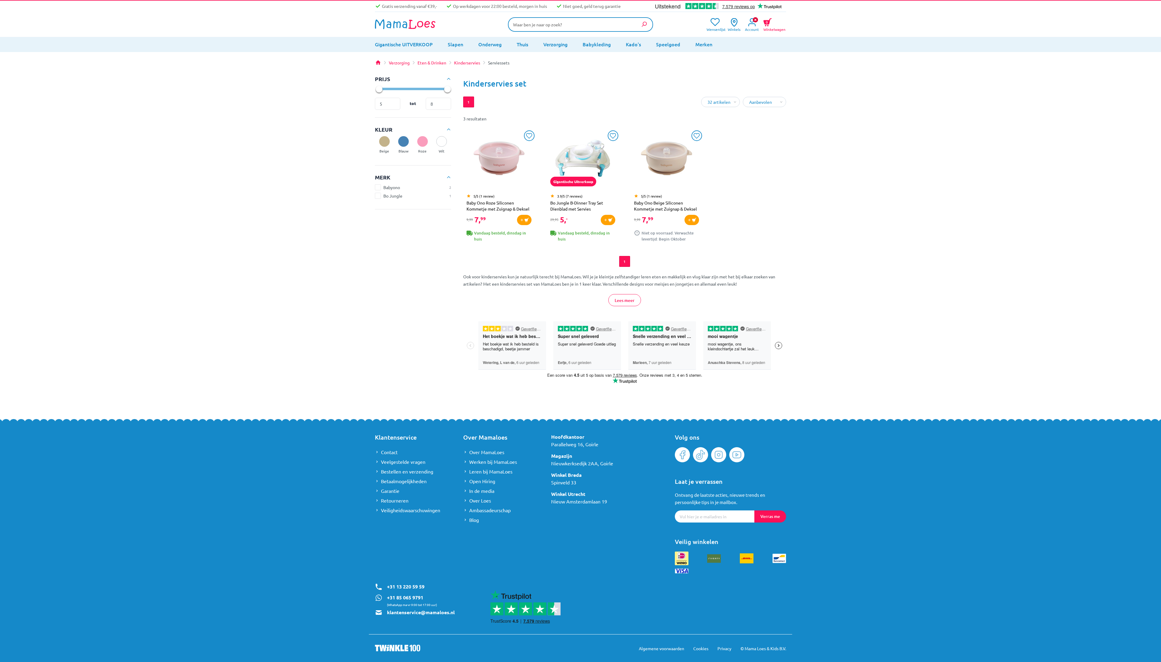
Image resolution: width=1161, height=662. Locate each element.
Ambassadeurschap (490, 510)
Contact (389, 452)
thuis (522, 44)
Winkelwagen (774, 25)
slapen (455, 44)
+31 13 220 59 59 (405, 586)
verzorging (555, 44)
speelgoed (668, 44)
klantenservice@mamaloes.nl (421, 612)
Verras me (770, 516)
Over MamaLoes (486, 452)
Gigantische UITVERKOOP (404, 44)
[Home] (378, 62)
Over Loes (480, 500)
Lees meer (625, 300)
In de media (481, 491)
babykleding (597, 44)
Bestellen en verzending (407, 471)
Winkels (734, 29)
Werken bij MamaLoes (493, 462)
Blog (474, 520)
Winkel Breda (566, 475)
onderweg (490, 44)
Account (752, 29)
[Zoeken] (644, 24)
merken (703, 44)
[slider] (379, 89)
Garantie (390, 491)
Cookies (700, 648)
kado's (633, 44)
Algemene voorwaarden (661, 648)
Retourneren (394, 500)
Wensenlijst (715, 29)
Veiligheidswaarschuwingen (410, 510)
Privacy (724, 648)
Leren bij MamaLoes (490, 471)
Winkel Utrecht (568, 494)
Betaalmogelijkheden (404, 481)
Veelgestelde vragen (403, 462)
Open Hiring (482, 481)
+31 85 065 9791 (405, 597)
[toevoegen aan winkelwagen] (524, 220)
